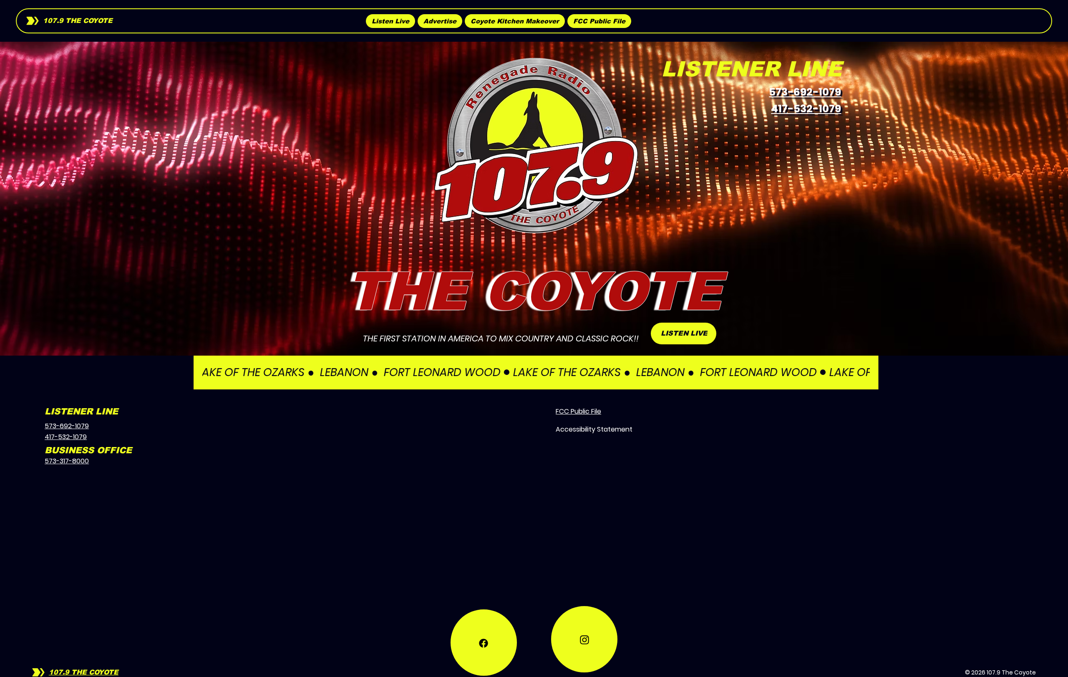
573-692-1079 (805, 92)
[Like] (483, 642)
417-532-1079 (806, 108)
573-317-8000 (67, 461)
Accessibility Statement (594, 429)
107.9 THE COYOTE (78, 20)
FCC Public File (578, 411)
